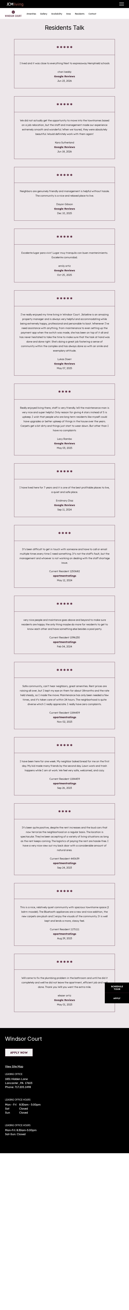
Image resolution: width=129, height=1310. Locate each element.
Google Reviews (64, 76)
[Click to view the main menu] (121, 4)
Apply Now (19, 1052)
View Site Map (14, 1066)
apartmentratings (64, 575)
